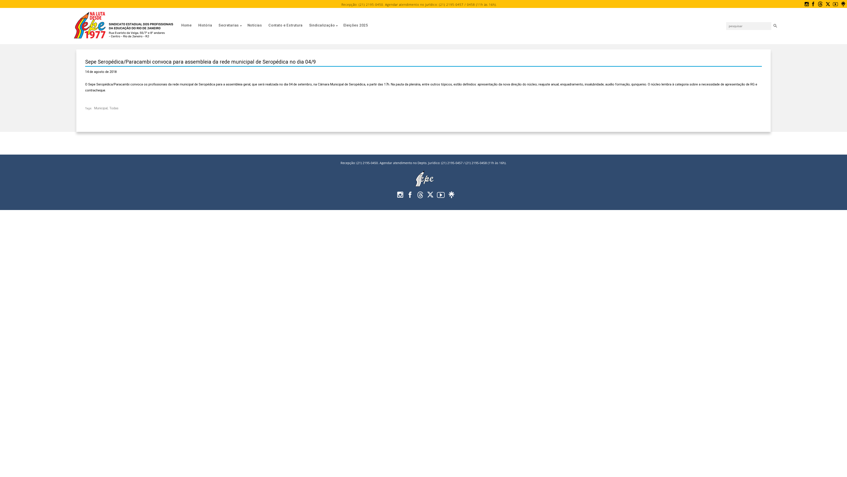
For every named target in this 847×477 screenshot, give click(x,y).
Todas (113, 108)
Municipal (101, 108)
